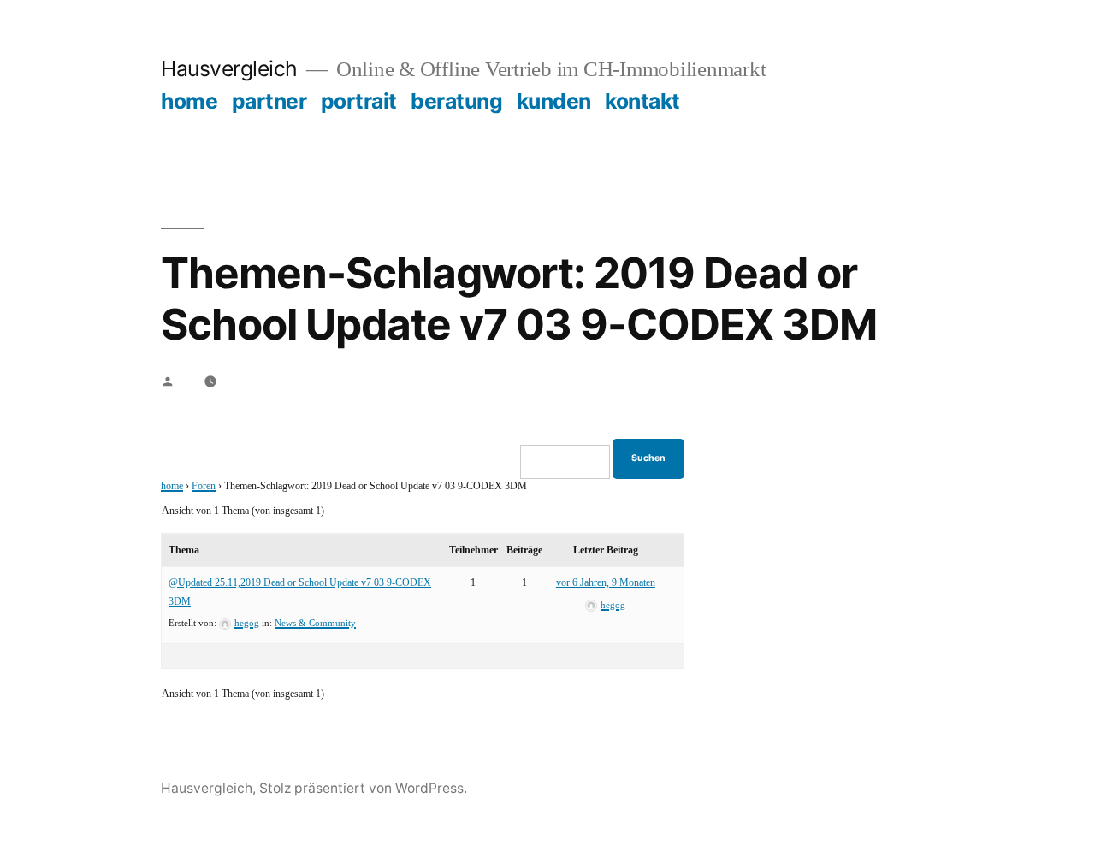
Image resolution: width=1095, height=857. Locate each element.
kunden (554, 101)
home (189, 101)
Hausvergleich (229, 68)
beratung (456, 101)
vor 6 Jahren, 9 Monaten (605, 582)
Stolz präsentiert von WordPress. (363, 788)
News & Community (315, 623)
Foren (204, 486)
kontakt (642, 101)
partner (269, 101)
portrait (359, 101)
